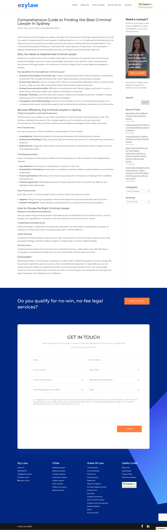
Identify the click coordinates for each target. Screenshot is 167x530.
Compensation (92, 467)
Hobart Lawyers (58, 480)
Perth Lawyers (57, 484)
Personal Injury (92, 477)
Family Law (91, 474)
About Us (85, 5)
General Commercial (94, 497)
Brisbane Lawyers (58, 471)
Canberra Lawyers (59, 474)
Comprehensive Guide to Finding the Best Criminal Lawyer (137, 139)
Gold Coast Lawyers (59, 477)
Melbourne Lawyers (59, 487)
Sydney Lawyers (58, 490)
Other (89, 509)
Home (75, 5)
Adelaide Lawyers (58, 467)
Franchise (90, 493)
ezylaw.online (24, 477)
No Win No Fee (114, 5)
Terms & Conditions (129, 477)
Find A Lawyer (98, 5)
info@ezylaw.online (24, 474)
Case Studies (126, 471)
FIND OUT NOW (137, 301)
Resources (126, 467)
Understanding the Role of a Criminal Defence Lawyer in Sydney (138, 127)
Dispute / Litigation (94, 484)
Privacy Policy (127, 474)
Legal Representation (50, 28)
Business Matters (93, 506)
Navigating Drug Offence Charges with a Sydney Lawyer (137, 116)
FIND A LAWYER (137, 73)
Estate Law (91, 480)
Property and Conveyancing (97, 503)
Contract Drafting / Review (97, 487)
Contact (128, 5)
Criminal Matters (93, 471)
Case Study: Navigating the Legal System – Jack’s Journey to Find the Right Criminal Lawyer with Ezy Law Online (138, 173)
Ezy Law (23, 28)
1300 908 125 (22, 471)
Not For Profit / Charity (95, 500)
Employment (92, 490)
